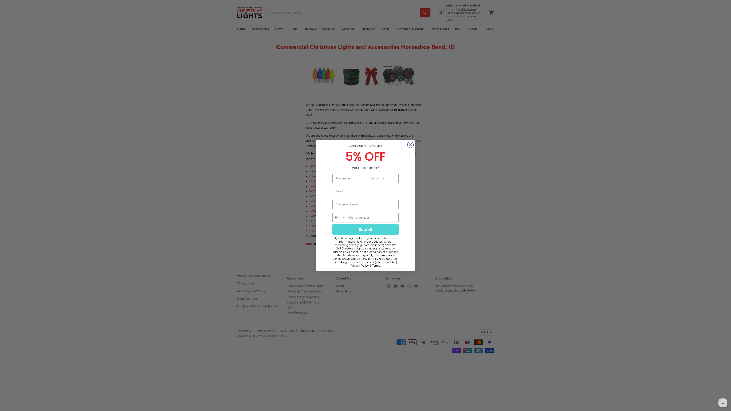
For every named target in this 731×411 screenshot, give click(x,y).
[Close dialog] (410, 145)
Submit (365, 229)
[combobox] (339, 217)
